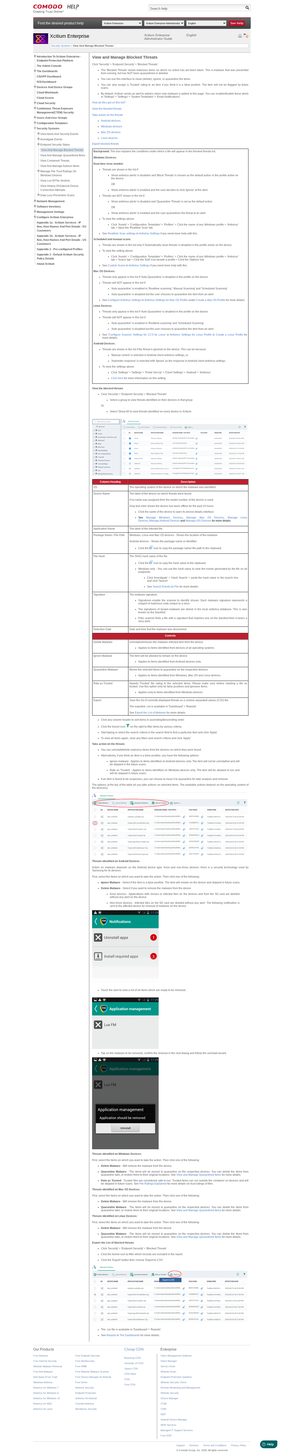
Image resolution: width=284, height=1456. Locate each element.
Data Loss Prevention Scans (57, 195)
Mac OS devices (110, 132)
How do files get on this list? (109, 102)
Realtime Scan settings (122, 233)
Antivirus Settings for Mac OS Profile (166, 300)
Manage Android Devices (164, 520)
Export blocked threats (105, 143)
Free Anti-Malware (43, 1371)
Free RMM (81, 1366)
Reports (111, 1335)
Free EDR (166, 1435)
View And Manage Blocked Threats (62, 150)
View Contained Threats (54, 160)
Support (180, 1445)
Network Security (84, 1387)
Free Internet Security (45, 1361)
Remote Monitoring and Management (180, 1387)
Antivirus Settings (149, 233)
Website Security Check (174, 1382)
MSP (163, 1414)
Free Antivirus (40, 1355)
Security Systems (60, 45)
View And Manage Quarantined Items (62, 155)
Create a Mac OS (206, 300)
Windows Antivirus (43, 1382)
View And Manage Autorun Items (59, 166)
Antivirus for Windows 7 (46, 1387)
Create (220, 334)
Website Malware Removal (47, 1366)
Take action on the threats (107, 115)
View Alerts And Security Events (59, 134)
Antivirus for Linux (43, 1409)
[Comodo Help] (56, 12)
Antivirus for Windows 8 (46, 1393)
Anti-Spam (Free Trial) (45, 1377)
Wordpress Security (86, 1409)
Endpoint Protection (85, 1393)
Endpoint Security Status (55, 144)
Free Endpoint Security (87, 1355)
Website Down (168, 1371)
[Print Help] (240, 36)
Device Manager (169, 1398)
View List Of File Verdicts (55, 180)
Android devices (110, 120)
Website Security (170, 1393)
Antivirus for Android (86, 1398)
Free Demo (81, 1382)
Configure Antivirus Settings (124, 300)
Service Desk (168, 1366)
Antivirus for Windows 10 (46, 1398)
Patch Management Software (176, 1355)
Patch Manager (169, 1361)
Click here (117, 378)
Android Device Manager (174, 1419)
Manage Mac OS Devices (205, 517)
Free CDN (129, 1384)
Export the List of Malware (150, 712)
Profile (221, 300)
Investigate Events (51, 139)
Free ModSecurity (85, 1361)
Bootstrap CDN (132, 1358)
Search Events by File (166, 586)
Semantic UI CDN (133, 1363)
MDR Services (168, 1425)
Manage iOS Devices (198, 520)
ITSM (163, 1403)
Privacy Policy (238, 1445)
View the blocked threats (107, 108)
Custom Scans (116, 265)
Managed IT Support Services (177, 1430)
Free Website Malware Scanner (92, 1371)
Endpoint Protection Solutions (176, 1377)
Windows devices (111, 126)
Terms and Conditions (215, 1445)
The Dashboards (130, 1335)
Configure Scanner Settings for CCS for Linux (137, 334)
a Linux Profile (234, 334)
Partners (194, 1445)
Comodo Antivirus (84, 1403)
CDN (127, 1379)
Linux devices (109, 138)
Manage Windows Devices (164, 517)
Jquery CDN (131, 1368)
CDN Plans (130, 1374)
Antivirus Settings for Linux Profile (190, 334)
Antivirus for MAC (42, 1403)
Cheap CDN (134, 1349)
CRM (163, 1409)
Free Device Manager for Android (93, 1377)
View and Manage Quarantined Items (198, 1174)
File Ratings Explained (153, 1183)
